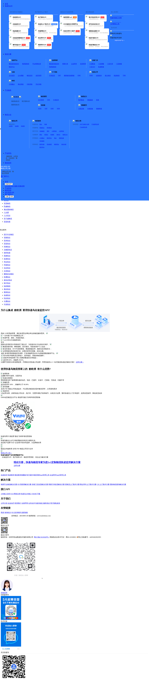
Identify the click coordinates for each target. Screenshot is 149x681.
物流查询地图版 (20, 475)
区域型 (17, 126)
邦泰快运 (7, 246)
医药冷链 (42, 144)
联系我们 (18, 503)
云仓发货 (12, 75)
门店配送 (92, 64)
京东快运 (7, 271)
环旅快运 (7, 265)
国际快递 (61, 138)
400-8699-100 (9, 192)
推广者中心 (5, 176)
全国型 (11, 126)
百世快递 (7, 221)
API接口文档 (5, 494)
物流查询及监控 (14, 64)
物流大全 (8, 114)
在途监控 (4, 475)
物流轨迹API (15, 101)
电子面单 (29, 475)
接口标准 (108, 75)
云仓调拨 (21, 75)
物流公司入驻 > (6, 453)
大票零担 (61, 131)
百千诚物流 (8, 218)
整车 (48, 131)
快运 (41, 124)
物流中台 (12, 67)
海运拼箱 (21, 84)
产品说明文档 (83, 127)
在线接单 (99, 75)
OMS (79, 75)
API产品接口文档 (84, 124)
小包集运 (12, 84)
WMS (91, 75)
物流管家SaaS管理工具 (41, 475)
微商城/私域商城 (69, 75)
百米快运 (7, 240)
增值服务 (90, 100)
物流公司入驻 (6, 171)
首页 (6, 4)
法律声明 (24, 503)
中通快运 (7, 301)
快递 (45, 124)
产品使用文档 (95, 124)
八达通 (6, 212)
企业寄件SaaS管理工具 (58, 475)
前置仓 (46, 134)
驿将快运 (7, 292)
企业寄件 (74, 64)
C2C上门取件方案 (103, 484)
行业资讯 (11, 158)
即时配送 (49, 127)
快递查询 (11, 475)
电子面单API (26, 101)
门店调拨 (101, 64)
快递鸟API (8, 6)
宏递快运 (7, 259)
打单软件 (56, 100)
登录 (11, 196)
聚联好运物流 (9, 274)
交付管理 (41, 100)
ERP (59, 75)
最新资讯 (9, 156)
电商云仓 (65, 134)
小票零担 (54, 131)
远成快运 (7, 295)
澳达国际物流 (9, 209)
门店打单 (110, 64)
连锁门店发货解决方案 (40, 484)
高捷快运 (7, 256)
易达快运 (7, 289)
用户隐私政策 (55, 503)
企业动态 (11, 503)
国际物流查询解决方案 (118, 484)
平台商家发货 (36, 64)
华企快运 (7, 262)
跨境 (97, 100)
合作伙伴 (31, 503)
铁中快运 (7, 283)
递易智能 (24, 512)
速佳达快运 (8, 280)
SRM (58, 108)
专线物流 (42, 131)
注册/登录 (12, 176)
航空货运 (49, 138)
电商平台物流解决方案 (9, 484)
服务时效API (15, 104)
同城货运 (42, 127)
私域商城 (101, 67)
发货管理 (83, 64)
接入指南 (14, 186)
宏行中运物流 (9, 234)
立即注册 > (80, 362)
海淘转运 (7, 512)
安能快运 (7, 237)
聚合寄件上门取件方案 (88, 484)
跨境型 (23, 126)
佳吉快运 (7, 268)
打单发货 (52, 75)
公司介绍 (4, 503)
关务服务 (42, 141)
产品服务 (8, 90)
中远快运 (7, 304)
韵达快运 (7, 298)
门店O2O (92, 67)
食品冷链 (63, 144)
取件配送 (81, 100)
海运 (55, 138)
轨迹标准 (117, 75)
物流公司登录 (8, 172)
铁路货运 (56, 144)
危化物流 (49, 144)
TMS (124, 75)
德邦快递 (7, 253)
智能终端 (99, 108)
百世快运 (7, 243)
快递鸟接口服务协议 (42, 503)
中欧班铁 (29, 84)
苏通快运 (7, 277)
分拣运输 (81, 108)
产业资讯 (8, 153)
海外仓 (58, 134)
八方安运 (7, 215)
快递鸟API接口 (26, 494)
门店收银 (119, 64)
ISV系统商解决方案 (24, 484)
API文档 (8, 186)
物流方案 (8, 54)
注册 (7, 196)
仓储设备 (90, 108)
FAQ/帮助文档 (15, 494)
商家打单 (65, 64)
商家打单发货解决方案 (56, 484)
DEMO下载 (36, 494)
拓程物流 (7, 286)
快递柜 (52, 134)
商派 (2, 512)
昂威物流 (7, 206)
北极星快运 (8, 250)
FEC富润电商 (16, 512)
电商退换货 (25, 64)
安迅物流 (7, 203)
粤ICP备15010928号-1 (41, 537)
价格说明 (21, 186)
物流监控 (29, 75)
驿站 (41, 134)
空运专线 (38, 84)
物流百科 (8, 163)
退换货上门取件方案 (72, 484)
